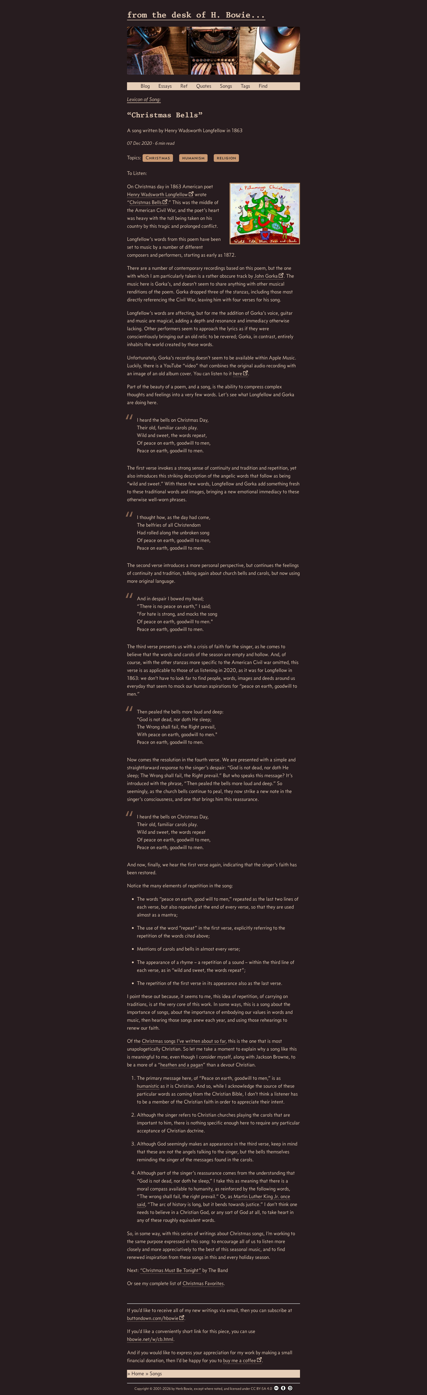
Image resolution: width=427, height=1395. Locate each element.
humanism (193, 158)
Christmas (158, 158)
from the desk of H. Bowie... (196, 15)
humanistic (148, 1086)
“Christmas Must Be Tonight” (170, 1270)
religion (226, 158)
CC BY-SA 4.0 (262, 1388)
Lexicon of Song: (144, 99)
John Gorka (266, 276)
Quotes (203, 86)
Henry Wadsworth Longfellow (157, 194)
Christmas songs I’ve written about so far (184, 1041)
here (237, 373)
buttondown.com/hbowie (152, 1318)
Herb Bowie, (185, 1388)
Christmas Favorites (203, 1283)
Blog (145, 86)
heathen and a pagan (181, 1065)
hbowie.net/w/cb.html (150, 1339)
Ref (184, 86)
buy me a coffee (239, 1360)
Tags (245, 86)
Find (263, 86)
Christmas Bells (145, 202)
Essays (165, 86)
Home (138, 1373)
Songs (226, 86)
